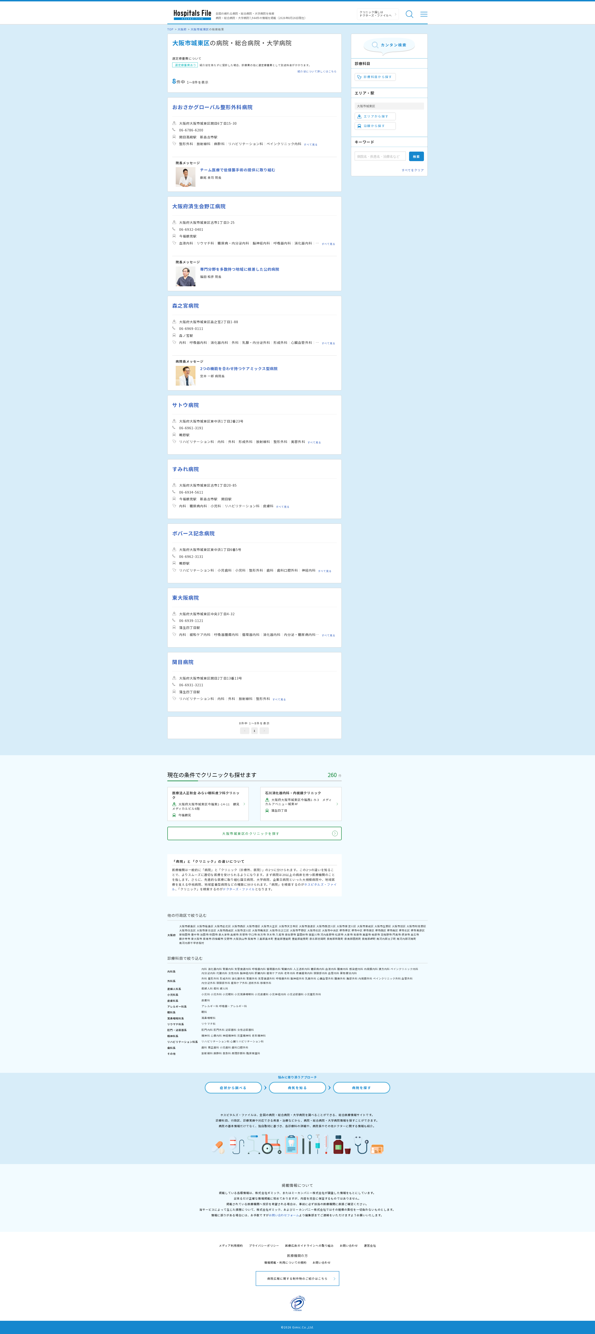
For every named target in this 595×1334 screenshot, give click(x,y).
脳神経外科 (297, 978)
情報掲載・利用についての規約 (285, 1262)
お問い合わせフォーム (284, 1215)
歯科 (204, 1047)
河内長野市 (327, 934)
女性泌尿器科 (245, 1029)
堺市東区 (368, 930)
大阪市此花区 (222, 926)
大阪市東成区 (365, 926)
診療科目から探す (378, 77)
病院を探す (361, 1087)
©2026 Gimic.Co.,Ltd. (297, 1327)
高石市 (415, 934)
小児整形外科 (312, 994)
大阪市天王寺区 (288, 926)
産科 (216, 988)
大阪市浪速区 (307, 926)
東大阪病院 (185, 597)
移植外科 (265, 983)
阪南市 (252, 938)
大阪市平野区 (298, 930)
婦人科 (224, 988)
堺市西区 (380, 930)
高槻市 (234, 934)
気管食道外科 (266, 978)
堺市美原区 (418, 930)
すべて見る (310, 144)
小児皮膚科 (262, 994)
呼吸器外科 (283, 978)
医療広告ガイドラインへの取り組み (309, 1245)
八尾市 (280, 934)
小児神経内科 (277, 994)
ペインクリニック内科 (404, 969)
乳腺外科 (310, 978)
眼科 (204, 1012)
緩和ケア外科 (239, 983)
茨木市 (271, 934)
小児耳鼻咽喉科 (244, 994)
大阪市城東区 (200, 29)
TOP (170, 29)
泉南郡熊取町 (335, 938)
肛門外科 (219, 1029)
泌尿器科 (231, 1029)
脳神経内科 (247, 973)
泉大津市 (224, 934)
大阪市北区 (314, 930)
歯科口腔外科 (240, 1047)
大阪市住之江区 (279, 930)
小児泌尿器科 (295, 994)
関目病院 (183, 661)
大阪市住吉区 (187, 930)
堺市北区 (404, 930)
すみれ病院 (185, 468)
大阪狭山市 (240, 938)
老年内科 (289, 973)
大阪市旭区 (399, 926)
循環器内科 (274, 969)
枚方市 (262, 934)
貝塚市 (243, 934)
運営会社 (370, 1245)
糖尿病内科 (318, 969)
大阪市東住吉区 (206, 930)
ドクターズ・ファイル (239, 889)
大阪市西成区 (225, 930)
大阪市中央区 (330, 930)
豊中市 (195, 934)
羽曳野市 (386, 934)
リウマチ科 (208, 1023)
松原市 (339, 934)
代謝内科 (222, 973)
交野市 (228, 938)
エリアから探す (376, 116)
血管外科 (407, 978)
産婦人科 (207, 988)
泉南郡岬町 (369, 938)
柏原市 (376, 934)
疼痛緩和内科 (304, 973)
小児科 (206, 994)
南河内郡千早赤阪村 (191, 943)
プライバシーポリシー (264, 1245)
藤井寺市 (184, 938)
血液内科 (331, 969)
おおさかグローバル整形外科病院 (212, 107)
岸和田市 (184, 934)
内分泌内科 (208, 973)
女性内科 (233, 973)
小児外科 (216, 994)
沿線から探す (374, 126)
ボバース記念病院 (193, 533)
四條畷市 (217, 938)
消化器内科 (215, 969)
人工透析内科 (301, 969)
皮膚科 (206, 1000)
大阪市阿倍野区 (416, 926)
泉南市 (207, 938)
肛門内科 (207, 1029)
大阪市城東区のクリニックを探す (251, 833)
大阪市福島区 (205, 926)
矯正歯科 (213, 1047)
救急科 (227, 1053)
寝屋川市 (314, 934)
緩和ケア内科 (275, 973)
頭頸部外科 (223, 983)
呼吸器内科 (259, 969)
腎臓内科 (287, 969)
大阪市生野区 (382, 926)
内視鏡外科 (365, 978)
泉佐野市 (290, 934)
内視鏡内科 (371, 969)
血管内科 (333, 973)
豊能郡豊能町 (282, 938)
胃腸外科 (252, 978)
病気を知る (297, 1087)
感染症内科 (356, 969)
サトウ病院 (185, 404)
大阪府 (182, 29)
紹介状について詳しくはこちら (317, 71)
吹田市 (213, 934)
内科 (204, 969)
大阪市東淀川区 (346, 926)
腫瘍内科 (342, 969)
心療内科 (216, 1035)
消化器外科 (239, 978)
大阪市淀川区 (243, 930)
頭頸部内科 (320, 973)
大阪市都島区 (187, 926)
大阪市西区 (239, 926)
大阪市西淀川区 (326, 926)
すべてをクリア (413, 170)
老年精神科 (259, 1035)
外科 (204, 978)
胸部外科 (352, 978)
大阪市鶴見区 (260, 930)
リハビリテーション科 (215, 1041)
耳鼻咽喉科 (208, 1018)
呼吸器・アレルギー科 (233, 1006)
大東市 (348, 934)
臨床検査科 (253, 1053)
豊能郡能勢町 (300, 938)
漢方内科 (384, 969)
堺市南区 (392, 930)
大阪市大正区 (269, 926)
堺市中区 (357, 930)
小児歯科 (225, 1047)
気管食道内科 (243, 969)
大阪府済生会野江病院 (199, 206)
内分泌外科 (208, 983)
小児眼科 (228, 994)
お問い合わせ (349, 1245)
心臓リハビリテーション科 (247, 1041)
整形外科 (213, 978)
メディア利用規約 (231, 1245)
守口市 (252, 934)
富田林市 (302, 934)
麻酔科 (218, 1053)
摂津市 (406, 934)
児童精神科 (244, 1035)
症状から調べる (233, 1087)
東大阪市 (196, 938)
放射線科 (207, 1053)
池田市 (204, 934)
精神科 (206, 1035)
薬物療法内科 (348, 973)
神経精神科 (230, 1035)
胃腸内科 (228, 969)
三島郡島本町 (265, 938)
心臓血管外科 (325, 978)
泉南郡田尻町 (352, 938)
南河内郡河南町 (406, 938)
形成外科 (225, 978)
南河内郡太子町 (386, 938)
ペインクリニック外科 (387, 978)
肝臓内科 (260, 973)
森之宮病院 (185, 305)
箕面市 (367, 934)
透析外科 (254, 983)
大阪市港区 (253, 926)
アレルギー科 (210, 1006)
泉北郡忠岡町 (317, 938)
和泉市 (358, 934)
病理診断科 (239, 1053)
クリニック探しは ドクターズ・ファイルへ (376, 13)
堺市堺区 (344, 930)
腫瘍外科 (340, 978)
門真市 (397, 934)
